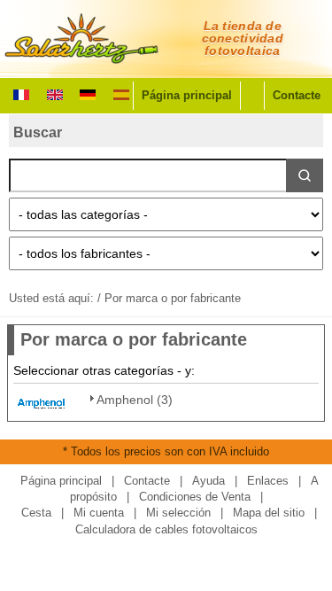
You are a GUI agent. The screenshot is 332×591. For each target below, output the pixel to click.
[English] (55, 93)
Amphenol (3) (135, 400)
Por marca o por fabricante (172, 298)
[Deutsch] (88, 93)
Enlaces (268, 480)
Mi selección (178, 512)
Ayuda (208, 480)
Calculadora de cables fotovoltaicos (166, 529)
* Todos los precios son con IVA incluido (166, 451)
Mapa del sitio (269, 512)
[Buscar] (304, 175)
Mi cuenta (98, 512)
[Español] (121, 93)
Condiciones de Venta (195, 496)
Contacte (296, 95)
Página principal (187, 95)
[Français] (21, 93)
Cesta (36, 512)
